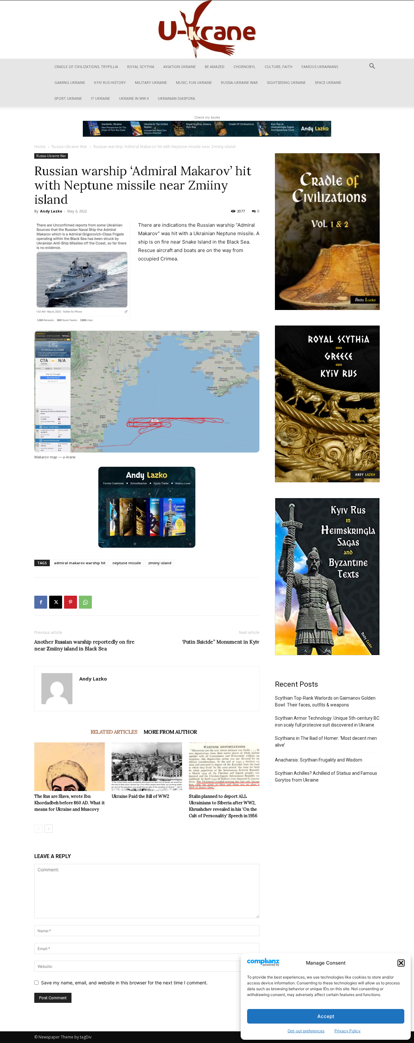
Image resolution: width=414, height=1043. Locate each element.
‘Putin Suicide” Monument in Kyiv (220, 642)
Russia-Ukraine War (239, 82)
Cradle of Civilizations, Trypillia (86, 66)
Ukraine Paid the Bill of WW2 (140, 796)
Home (40, 146)
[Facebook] (40, 602)
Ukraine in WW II (134, 98)
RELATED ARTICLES (114, 731)
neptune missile (127, 562)
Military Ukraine (151, 82)
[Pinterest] (70, 602)
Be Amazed (214, 66)
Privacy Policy (347, 1030)
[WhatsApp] (85, 602)
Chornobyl (245, 66)
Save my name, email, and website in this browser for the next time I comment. (124, 982)
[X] (55, 602)
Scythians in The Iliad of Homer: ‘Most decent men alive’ (326, 742)
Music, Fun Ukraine (194, 82)
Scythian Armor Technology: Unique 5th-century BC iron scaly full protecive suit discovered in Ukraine (327, 722)
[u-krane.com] (207, 29)
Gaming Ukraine (69, 82)
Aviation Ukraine (179, 66)
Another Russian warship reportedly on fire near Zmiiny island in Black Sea (84, 645)
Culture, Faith (278, 66)
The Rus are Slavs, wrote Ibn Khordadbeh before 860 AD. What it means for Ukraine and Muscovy (69, 803)
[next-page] (49, 829)
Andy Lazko (51, 211)
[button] (401, 963)
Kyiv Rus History (110, 82)
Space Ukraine (328, 82)
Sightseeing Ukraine (286, 82)
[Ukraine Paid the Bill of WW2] (147, 766)
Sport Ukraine (68, 98)
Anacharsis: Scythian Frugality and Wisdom (318, 759)
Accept (325, 1016)
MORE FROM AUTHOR (170, 731)
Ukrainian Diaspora (176, 98)
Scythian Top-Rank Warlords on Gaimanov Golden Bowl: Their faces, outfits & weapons (325, 701)
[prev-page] (38, 829)
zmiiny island (159, 562)
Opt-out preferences (306, 1030)
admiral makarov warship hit (79, 562)
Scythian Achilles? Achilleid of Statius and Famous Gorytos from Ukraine (326, 777)
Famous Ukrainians (319, 66)
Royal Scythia (140, 66)
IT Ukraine (100, 98)
